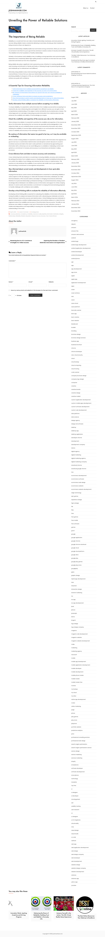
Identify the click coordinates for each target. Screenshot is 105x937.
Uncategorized (35, 212)
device (73, 448)
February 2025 (75, 159)
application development (78, 282)
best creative (75, 317)
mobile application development (80, 665)
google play (74, 558)
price (72, 734)
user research (75, 809)
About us (85, 8)
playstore (74, 723)
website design (75, 865)
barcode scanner (76, 310)
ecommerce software (77, 479)
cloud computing (76, 365)
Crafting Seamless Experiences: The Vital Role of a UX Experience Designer (83, 86)
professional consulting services (80, 737)
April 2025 (74, 152)
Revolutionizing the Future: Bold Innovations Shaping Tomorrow (83, 74)
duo (72, 472)
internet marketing (76, 592)
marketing (74, 648)
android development (77, 255)
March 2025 (74, 156)
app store (74, 272)
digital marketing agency (78, 458)
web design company (77, 854)
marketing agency (76, 651)
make (73, 644)
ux (72, 813)
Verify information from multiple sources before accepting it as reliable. (33, 89)
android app (74, 241)
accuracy (12, 214)
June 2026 (74, 104)
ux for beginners (75, 820)
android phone (75, 258)
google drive (74, 555)
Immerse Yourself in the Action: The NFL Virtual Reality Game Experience (82, 51)
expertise (44, 214)
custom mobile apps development (81, 403)
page (72, 710)
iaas (72, 582)
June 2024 (74, 187)
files (72, 510)
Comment (12, 261)
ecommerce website (77, 486)
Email (31, 282)
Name (11, 282)
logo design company (77, 627)
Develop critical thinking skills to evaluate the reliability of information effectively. (36, 100)
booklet (73, 327)
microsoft (74, 654)
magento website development (80, 641)
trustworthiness (53, 216)
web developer (75, 858)
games (73, 527)
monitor (73, 685)
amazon (73, 227)
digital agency (75, 451)
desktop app (75, 431)
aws (72, 296)
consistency (24, 214)
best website (75, 320)
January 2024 (75, 204)
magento (74, 630)
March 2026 (74, 114)
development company (78, 444)
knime (73, 617)
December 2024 (75, 166)
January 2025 (75, 163)
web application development (80, 847)
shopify (73, 761)
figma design (75, 503)
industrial (73, 586)
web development (76, 861)
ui (71, 789)
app (72, 265)
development (75, 441)
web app (73, 844)
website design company (78, 868)
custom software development (80, 406)
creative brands (75, 389)
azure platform (75, 307)
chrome (73, 348)
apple (73, 276)
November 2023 (75, 211)
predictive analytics (77, 730)
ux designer (74, 816)
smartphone (74, 765)
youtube (73, 885)
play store (74, 720)
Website (51, 282)
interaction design (76, 589)
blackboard (74, 324)
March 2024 (74, 197)
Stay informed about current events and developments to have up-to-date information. (38, 98)
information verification (53, 214)
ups (72, 803)
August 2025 (74, 138)
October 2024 (75, 173)
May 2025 (74, 149)
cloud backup (75, 362)
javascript (74, 613)
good (72, 530)
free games (74, 517)
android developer (76, 251)
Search (73, 27)
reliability (18, 216)
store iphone (75, 775)
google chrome (75, 541)
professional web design (78, 741)
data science (75, 417)
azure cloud (74, 303)
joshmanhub (22, 231)
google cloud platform (77, 551)
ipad (72, 606)
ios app (73, 599)
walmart (73, 840)
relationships (12, 216)
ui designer (74, 792)
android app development (78, 245)
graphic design (75, 575)
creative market (76, 396)
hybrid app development (78, 579)
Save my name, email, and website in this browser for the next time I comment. (34, 290)
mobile (73, 658)
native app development (78, 699)
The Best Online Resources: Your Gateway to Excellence (83, 56)
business (18, 214)
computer (74, 382)
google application (76, 537)
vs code (73, 837)
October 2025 (75, 132)
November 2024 (75, 169)
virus (72, 827)
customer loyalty (37, 214)
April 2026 (74, 111)
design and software (77, 424)
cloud (72, 358)
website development (77, 871)
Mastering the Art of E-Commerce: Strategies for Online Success (21, 241)
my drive (73, 696)
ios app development (77, 603)
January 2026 (75, 121)
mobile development (77, 672)
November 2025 (75, 128)
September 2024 (76, 176)
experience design (76, 499)
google (73, 534)
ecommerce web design (78, 482)
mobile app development (78, 661)
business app (75, 341)
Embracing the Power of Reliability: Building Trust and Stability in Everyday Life (83, 46)
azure (73, 300)
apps (72, 286)
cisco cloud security (77, 355)
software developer (77, 768)
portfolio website (76, 727)
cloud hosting (75, 369)
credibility (29, 214)
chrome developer (76, 351)
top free (73, 785)
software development (78, 772)
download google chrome (78, 468)
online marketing (76, 706)
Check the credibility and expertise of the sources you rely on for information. (35, 90)
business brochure (76, 344)
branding (73, 331)
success (43, 216)
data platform (75, 413)
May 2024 (74, 190)
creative (73, 386)
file (72, 506)
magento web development (79, 634)
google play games (76, 561)
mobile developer (76, 668)
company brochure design (78, 375)
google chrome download (78, 544)
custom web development (79, 410)
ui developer (74, 796)
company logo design (77, 379)
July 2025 (73, 142)
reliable (23, 216)
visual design (75, 830)
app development (76, 269)
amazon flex (74, 231)
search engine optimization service (81, 747)
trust (47, 216)
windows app (75, 878)
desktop (73, 427)
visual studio (74, 834)
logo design (74, 623)
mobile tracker (75, 679)
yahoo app (74, 882)
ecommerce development (79, 475)
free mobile (74, 520)
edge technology (76, 493)
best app (74, 313)
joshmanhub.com (18, 10)
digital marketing (76, 455)
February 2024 (75, 200)
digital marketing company (79, 462)
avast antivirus (75, 293)
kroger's (73, 620)
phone (73, 713)
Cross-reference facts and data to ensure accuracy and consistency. (33, 96)
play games (74, 716)
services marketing (76, 758)
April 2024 (74, 194)
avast (73, 289)
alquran (73, 224)
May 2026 (74, 107)
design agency (75, 420)
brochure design (76, 334)
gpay (72, 572)
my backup (74, 689)
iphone (73, 610)
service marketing (76, 754)
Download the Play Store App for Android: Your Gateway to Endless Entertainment (83, 61)
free (72, 513)
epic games (74, 496)
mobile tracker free (76, 682)
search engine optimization (79, 744)
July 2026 (73, 101)
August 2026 (74, 97)
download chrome (76, 465)
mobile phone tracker (77, 675)
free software (75, 524)
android (73, 238)
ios (72, 596)
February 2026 (75, 118)
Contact (92, 8)
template (74, 782)
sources (38, 216)
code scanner (75, 372)
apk (72, 262)
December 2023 (75, 207)
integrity (61, 214)
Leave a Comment (23, 212)
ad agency (74, 220)
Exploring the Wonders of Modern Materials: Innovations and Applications (52, 241)
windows (73, 875)
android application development (81, 248)
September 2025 (76, 135)
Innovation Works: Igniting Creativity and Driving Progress (82, 41)
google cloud (75, 548)
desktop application (77, 434)
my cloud (74, 692)
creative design (75, 393)
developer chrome (76, 437)
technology (74, 778)
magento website (76, 637)
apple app (74, 279)
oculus (73, 703)
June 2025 (74, 145)
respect (34, 216)
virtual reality (75, 823)
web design (74, 851)
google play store (76, 565)
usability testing (75, 806)
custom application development (81, 400)
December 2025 (75, 125)
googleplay (74, 568)
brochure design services (78, 338)
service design (75, 751)
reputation (28, 216)
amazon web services (77, 234)
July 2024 (73, 183)
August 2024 (74, 180)
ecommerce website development (81, 489)
